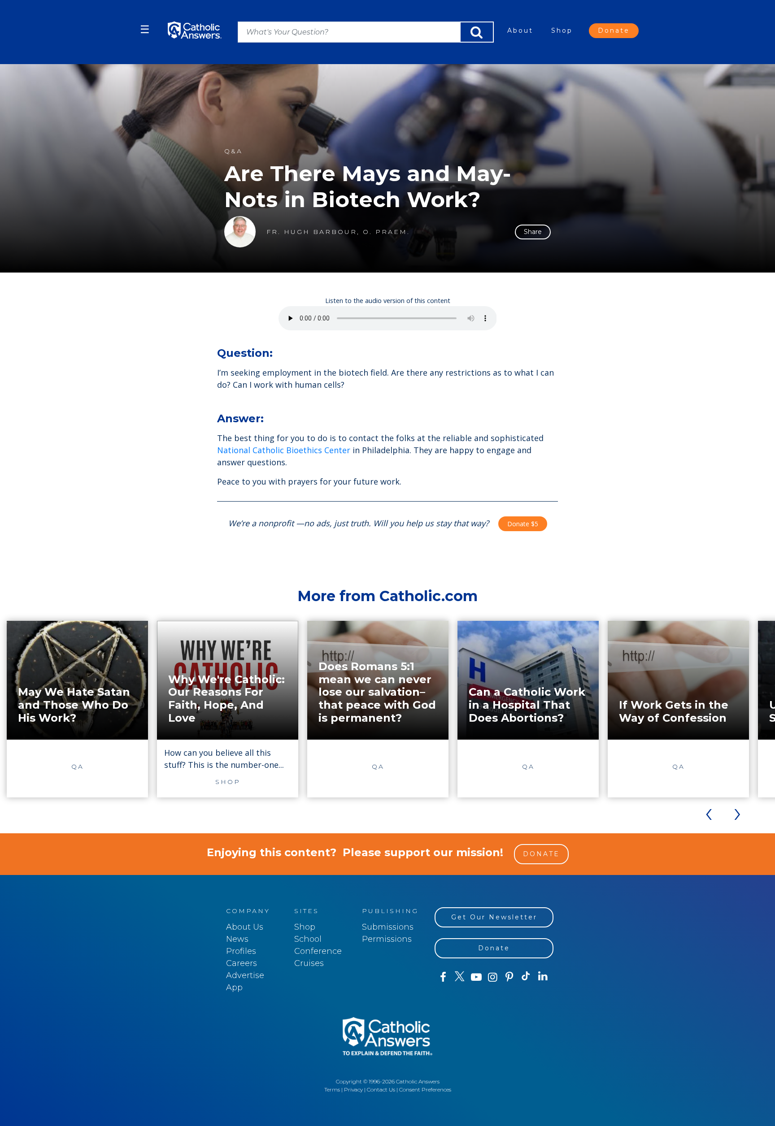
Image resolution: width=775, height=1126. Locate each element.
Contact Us (381, 1089)
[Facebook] (443, 977)
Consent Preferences (425, 1089)
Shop (562, 30)
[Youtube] (476, 977)
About (520, 30)
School (308, 939)
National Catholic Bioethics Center (283, 450)
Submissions (388, 927)
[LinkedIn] (543, 976)
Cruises (309, 963)
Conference (318, 951)
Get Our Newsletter (494, 917)
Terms (332, 1089)
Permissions (387, 939)
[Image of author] (240, 231)
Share (533, 232)
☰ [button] (145, 29)
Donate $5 (522, 524)
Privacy (353, 1089)
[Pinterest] (509, 977)
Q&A (233, 151)
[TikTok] (526, 977)
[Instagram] (492, 977)
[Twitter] (459, 977)
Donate (614, 30)
